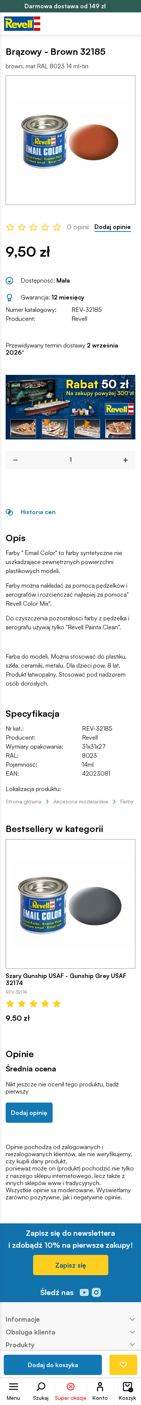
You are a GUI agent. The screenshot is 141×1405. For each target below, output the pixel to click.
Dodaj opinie (112, 226)
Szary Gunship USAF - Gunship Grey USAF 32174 (66, 979)
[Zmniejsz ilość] (13, 460)
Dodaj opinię (29, 1112)
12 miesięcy (68, 297)
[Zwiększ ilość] (128, 460)
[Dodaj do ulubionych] (123, 1365)
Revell (79, 318)
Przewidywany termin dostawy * (62, 349)
